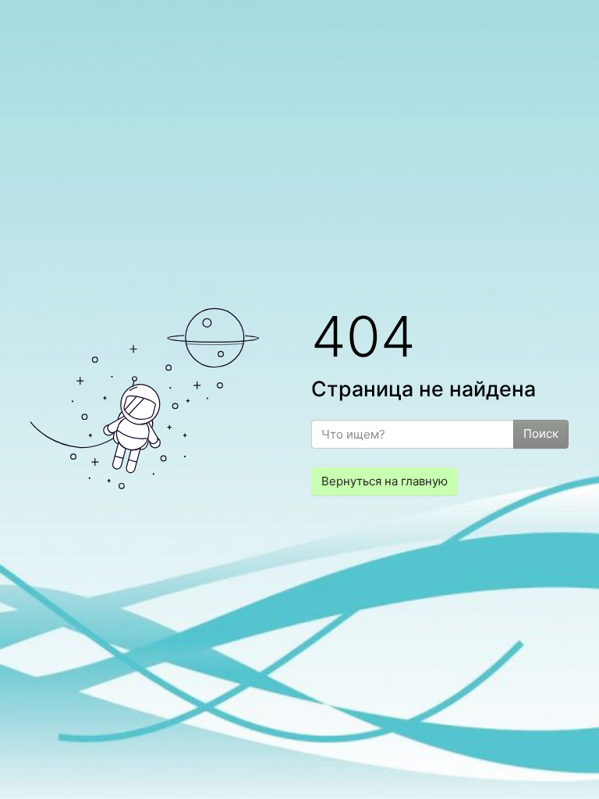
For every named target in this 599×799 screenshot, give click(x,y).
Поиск (540, 433)
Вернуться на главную (384, 481)
